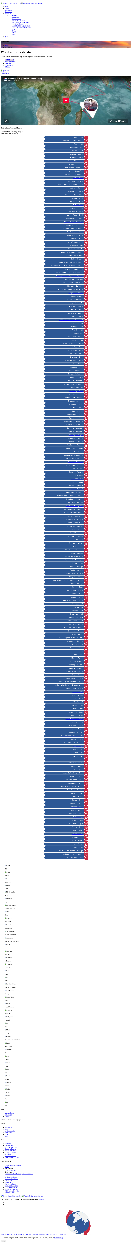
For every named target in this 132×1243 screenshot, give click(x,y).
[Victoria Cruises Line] (22, 3)
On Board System (17, 24)
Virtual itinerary (9, 65)
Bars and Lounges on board (20, 22)
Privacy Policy (9, 1180)
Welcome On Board (11, 1147)
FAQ (13, 29)
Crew (6, 1136)
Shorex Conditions (10, 1184)
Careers (7, 1116)
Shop (6, 38)
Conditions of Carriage (12, 1189)
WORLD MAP (9, 60)
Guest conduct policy (11, 1186)
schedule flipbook (10, 62)
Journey (7, 8)
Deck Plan (8, 1154)
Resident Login (9, 1113)
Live (14, 34)
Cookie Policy (9, 1182)
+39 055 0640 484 (10, 1170)
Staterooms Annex (10, 1156)
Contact (7, 1167)
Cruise (7, 1129)
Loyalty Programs (10, 1152)
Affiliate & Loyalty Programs (21, 26)
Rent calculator (5, 1234)
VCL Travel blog (60, 1234)
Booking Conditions (11, 1177)
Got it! (3, 1241)
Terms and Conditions (11, 1179)
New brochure (51, 1234)
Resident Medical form (12, 1157)
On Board (8, 13)
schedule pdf (8, 63)
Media (14, 33)
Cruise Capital (42, 1234)
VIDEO (7, 67)
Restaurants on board (18, 20)
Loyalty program (15, 1234)
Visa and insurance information (21, 27)
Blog (6, 36)
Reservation (8, 12)
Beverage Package (10, 1149)
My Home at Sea (10, 1131)
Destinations (8, 10)
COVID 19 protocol (11, 1187)
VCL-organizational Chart (13, 1165)
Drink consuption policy (12, 1191)
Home (6, 6)
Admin (41, 1199)
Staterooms (15, 17)
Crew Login (8, 1115)
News (14, 31)
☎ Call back (34, 1234)
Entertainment (16, 19)
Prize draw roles (9, 1193)
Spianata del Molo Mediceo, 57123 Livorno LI (19, 1174)
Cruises (14, 15)
